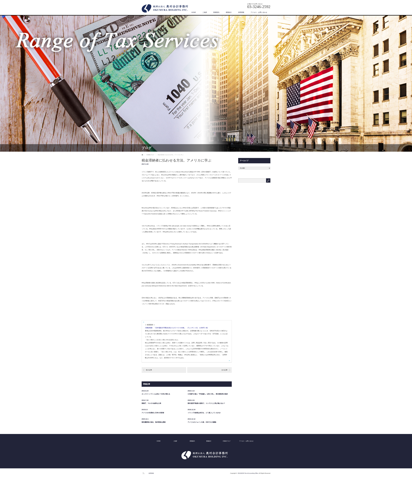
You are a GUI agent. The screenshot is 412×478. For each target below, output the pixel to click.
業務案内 (216, 12)
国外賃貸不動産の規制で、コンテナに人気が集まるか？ (206, 403)
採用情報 (241, 12)
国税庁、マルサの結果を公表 (151, 403)
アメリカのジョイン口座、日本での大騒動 (202, 422)
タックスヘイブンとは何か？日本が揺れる (156, 394)
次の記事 (224, 370)
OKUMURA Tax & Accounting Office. (248, 473)
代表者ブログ (226, 441)
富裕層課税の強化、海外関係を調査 (154, 422)
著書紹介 (229, 12)
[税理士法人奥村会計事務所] (166, 8)
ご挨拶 (204, 12)
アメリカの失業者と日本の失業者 (153, 413)
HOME (193, 12)
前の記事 (149, 370)
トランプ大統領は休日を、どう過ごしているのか (204, 413)
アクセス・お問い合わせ (259, 12)
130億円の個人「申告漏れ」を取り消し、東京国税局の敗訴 (208, 394)
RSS (143, 472)
